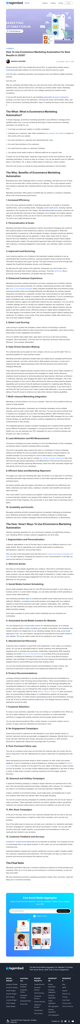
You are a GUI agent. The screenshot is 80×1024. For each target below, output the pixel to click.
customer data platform (56, 133)
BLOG (27, 3)
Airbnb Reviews (39, 993)
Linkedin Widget (11, 994)
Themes (53, 3)
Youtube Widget (11, 1000)
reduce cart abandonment (31, 654)
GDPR (64, 987)
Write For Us (66, 994)
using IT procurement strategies (20, 289)
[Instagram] (62, 1021)
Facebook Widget (11, 987)
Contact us (55, 1021)
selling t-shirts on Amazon (47, 691)
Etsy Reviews (38, 1013)
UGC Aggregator (53, 1015)
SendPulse (58, 271)
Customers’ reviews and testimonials (20, 842)
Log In (68, 3)
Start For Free (62, 911)
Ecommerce (10, 48)
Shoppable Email (25, 1001)
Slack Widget (10, 997)
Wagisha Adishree (18, 61)
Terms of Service (67, 1006)
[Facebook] (65, 1021)
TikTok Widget (10, 1003)
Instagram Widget (12, 984)
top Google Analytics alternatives (52, 458)
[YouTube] (73, 1021)
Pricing (61, 3)
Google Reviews (39, 984)
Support (45, 3)
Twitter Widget (11, 990)
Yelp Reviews (38, 1010)
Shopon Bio (23, 1004)
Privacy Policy (66, 1003)
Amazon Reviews (39, 1001)
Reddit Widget (10, 1006)
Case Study (66, 1000)
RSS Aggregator (53, 1006)
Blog (63, 984)
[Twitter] (69, 1021)
